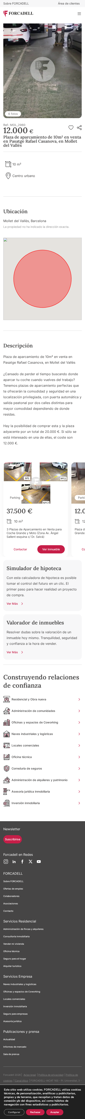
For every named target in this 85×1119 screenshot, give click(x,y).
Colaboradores (11, 896)
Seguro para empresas (15, 1013)
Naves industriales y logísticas (19, 984)
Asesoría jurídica (12, 1021)
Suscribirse (12, 839)
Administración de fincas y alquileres (23, 929)
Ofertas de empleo (13, 888)
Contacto (8, 910)
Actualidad (9, 1039)
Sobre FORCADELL (16, 3)
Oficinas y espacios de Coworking (21, 991)
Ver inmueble (51, 549)
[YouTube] (38, 863)
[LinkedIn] (14, 863)
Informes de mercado (14, 1046)
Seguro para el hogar (14, 958)
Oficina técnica (11, 951)
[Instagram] (5, 863)
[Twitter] (30, 863)
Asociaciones (10, 903)
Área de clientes (69, 3)
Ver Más (12, 603)
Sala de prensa (11, 1054)
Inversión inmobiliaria (15, 1006)
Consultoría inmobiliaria (16, 936)
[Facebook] (22, 863)
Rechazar (35, 1112)
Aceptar (54, 1112)
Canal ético (21, 1080)
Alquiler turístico (12, 966)
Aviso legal (30, 1074)
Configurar (14, 1112)
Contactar (20, 549)
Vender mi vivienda (13, 943)
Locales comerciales (14, 999)
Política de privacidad (50, 1074)
